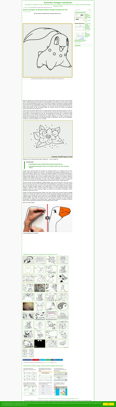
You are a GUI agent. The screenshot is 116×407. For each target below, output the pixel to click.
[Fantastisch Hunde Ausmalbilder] (28, 347)
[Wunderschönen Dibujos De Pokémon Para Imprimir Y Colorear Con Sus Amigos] (39, 282)
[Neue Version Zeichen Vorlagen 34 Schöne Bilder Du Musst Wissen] (28, 273)
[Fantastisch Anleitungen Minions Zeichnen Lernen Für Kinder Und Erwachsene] (28, 357)
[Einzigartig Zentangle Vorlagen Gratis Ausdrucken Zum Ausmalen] (39, 273)
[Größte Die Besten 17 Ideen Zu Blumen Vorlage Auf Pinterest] (62, 329)
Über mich (43, 398)
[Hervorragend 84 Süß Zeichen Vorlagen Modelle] (51, 347)
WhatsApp (48, 359)
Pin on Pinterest (35, 359)
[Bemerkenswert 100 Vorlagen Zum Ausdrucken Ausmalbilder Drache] (39, 301)
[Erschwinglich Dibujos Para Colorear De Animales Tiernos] (51, 329)
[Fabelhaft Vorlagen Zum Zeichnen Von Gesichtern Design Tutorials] (28, 282)
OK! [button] (108, 404)
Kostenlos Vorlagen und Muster (58, 3)
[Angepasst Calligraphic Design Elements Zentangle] (39, 319)
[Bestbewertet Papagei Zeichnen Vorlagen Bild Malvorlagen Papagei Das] (62, 264)
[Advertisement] (47, 19)
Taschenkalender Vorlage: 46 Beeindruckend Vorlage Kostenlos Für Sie (45, 164)
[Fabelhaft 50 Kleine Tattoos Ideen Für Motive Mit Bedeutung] (28, 310)
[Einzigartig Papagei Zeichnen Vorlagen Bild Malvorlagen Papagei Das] (28, 291)
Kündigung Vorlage (77, 42)
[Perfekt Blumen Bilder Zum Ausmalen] (51, 291)
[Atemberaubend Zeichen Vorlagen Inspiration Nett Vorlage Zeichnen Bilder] (28, 264)
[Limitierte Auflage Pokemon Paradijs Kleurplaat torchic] (62, 338)
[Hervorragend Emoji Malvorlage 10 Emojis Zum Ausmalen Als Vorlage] (39, 347)
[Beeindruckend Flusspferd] (51, 338)
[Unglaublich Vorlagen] (51, 264)
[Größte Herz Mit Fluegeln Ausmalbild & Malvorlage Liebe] (51, 310)
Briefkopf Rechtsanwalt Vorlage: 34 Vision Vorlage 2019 (88, 16)
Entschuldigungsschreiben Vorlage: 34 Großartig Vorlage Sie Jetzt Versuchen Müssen (45, 369)
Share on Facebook (27, 359)
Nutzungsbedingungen (70, 398)
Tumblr (52, 359)
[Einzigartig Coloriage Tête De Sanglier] (28, 338)
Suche (89, 9)
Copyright (63, 398)
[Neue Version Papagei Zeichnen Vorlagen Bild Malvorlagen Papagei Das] (39, 264)
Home (24, 7)
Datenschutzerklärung (50, 398)
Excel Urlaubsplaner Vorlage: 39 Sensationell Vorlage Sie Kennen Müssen (59, 384)
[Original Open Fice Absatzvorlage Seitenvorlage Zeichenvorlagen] (51, 319)
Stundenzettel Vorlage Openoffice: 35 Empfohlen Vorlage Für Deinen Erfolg (88, 26)
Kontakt (76, 398)
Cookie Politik (58, 398)
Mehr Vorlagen (28, 7)
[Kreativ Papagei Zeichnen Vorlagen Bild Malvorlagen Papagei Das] (51, 301)
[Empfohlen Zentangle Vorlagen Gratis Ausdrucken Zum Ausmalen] (51, 282)
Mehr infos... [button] (24, 404)
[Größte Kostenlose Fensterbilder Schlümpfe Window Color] (39, 329)
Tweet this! (42, 359)
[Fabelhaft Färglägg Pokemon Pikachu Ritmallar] (39, 310)
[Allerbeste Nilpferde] (51, 273)
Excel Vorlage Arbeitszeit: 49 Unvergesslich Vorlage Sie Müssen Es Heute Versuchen (60, 369)
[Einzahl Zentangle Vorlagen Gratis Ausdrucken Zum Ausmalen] (62, 310)
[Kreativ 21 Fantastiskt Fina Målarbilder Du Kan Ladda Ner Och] (62, 319)
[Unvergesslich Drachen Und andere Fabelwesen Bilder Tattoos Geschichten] (62, 301)
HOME (39, 398)
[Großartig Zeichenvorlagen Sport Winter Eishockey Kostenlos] (62, 291)
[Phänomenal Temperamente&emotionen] (28, 319)
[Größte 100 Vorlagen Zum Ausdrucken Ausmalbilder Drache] (28, 329)
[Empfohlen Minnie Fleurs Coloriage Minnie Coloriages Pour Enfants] (62, 282)
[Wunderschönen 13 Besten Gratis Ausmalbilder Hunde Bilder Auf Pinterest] (62, 273)
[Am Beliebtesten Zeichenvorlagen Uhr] (62, 347)
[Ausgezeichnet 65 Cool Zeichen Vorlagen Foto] (39, 291)
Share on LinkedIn (59, 359)
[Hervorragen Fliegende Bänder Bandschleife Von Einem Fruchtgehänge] (28, 301)
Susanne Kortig (47, 362)
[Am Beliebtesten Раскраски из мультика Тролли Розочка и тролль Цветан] (39, 338)
